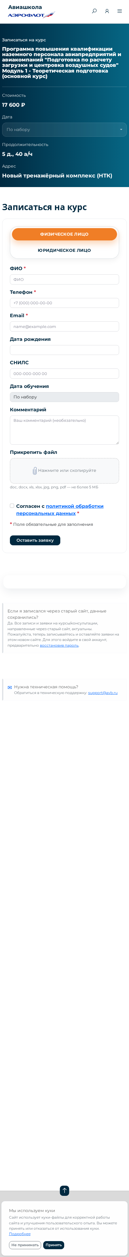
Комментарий (28, 410)
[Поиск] (94, 11)
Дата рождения (30, 339)
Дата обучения (29, 386)
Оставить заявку (35, 540)
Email (19, 315)
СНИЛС (19, 362)
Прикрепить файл (33, 452)
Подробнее (20, 1234)
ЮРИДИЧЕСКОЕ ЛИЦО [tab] (64, 250)
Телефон (23, 292)
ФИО (18, 268)
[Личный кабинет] (107, 11)
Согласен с (60, 509)
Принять (54, 1245)
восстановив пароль (59, 645)
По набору (25, 397)
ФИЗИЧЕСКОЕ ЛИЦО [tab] (64, 234)
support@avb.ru (103, 692)
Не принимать (25, 1245)
